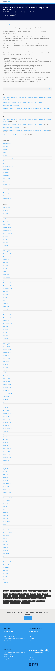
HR (17, 596)
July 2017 (5, 503)
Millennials (20, 598)
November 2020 (7, 387)
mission (25, 598)
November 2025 (7, 230)
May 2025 (5, 242)
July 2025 (5, 236)
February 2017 (7, 518)
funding (39, 593)
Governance (6, 164)
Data (47, 591)
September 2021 (7, 358)
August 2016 (6, 535)
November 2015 (7, 562)
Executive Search (8, 631)
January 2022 (6, 347)
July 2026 (5, 210)
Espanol (5, 149)
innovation (34, 596)
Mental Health (6, 178)
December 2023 (7, 283)
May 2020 (5, 405)
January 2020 (6, 416)
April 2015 (5, 582)
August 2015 (6, 570)
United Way (17, 603)
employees (22, 593)
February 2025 (7, 251)
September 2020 (7, 393)
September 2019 (7, 428)
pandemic (43, 598)
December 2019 (7, 419)
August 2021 (6, 361)
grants (9, 596)
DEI (50, 591)
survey (43, 600)
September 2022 (7, 323)
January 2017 (6, 521)
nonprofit (31, 598)
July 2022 (5, 329)
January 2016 (6, 556)
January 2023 (6, 312)
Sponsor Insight (30, 12)
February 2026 (7, 225)
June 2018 (5, 472)
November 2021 (7, 352)
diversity (6, 593)
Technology (6, 193)
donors (10, 593)
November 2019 (7, 422)
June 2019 (5, 437)
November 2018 (7, 457)
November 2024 (7, 256)
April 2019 (5, 442)
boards (20, 591)
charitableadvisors (9, 12)
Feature (5, 152)
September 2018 (7, 463)
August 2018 (6, 466)
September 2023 (7, 288)
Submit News (32, 634)
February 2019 (7, 448)
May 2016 (5, 544)
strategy (38, 600)
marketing (6, 598)
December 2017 (7, 489)
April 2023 (5, 303)
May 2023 (5, 300)
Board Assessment (9, 636)
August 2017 (6, 501)
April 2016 (5, 547)
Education (5, 146)
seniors (23, 600)
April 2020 (5, 408)
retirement (18, 600)
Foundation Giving (8, 158)
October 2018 (6, 460)
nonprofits (36, 598)
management (47, 596)
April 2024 (5, 271)
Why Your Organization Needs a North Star (14, 111)
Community (30, 591)
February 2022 (7, 344)
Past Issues (31, 641)
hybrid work (22, 596)
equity (27, 593)
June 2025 (5, 239)
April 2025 (5, 245)
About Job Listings (33, 631)
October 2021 (6, 355)
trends (11, 603)
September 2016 (7, 533)
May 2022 (5, 335)
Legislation (6, 175)
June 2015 (5, 576)
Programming (6, 184)
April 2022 (5, 338)
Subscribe (31, 638)
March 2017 (6, 515)
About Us (31, 657)
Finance (5, 155)
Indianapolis (6, 169)
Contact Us (31, 659)
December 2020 (7, 384)
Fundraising (6, 161)
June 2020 (5, 402)
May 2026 (5, 216)
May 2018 (5, 474)
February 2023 (7, 309)
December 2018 (7, 454)
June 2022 (5, 332)
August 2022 (6, 326)
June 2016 (5, 541)
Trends (5, 196)
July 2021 (5, 364)
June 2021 (5, 367)
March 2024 (6, 274)
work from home (25, 603)
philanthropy (7, 600)
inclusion (28, 596)
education (16, 593)
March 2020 (6, 410)
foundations (33, 593)
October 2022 (6, 320)
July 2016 (5, 538)
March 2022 (6, 341)
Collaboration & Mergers (10, 634)
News (4, 181)
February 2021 (7, 379)
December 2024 (7, 254)
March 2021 (6, 376)
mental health (13, 598)
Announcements (7, 143)
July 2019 (5, 434)
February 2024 (7, 277)
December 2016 (7, 524)
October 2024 (6, 259)
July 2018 (5, 469)
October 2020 (6, 390)
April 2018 (5, 477)
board (16, 591)
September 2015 (7, 567)
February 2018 (7, 483)
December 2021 (7, 349)
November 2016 (7, 527)
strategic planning (31, 600)
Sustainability (6, 190)
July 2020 (5, 399)
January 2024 (6, 280)
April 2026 (5, 219)
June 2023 (5, 297)
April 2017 (5, 512)
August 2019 (6, 431)
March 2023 (6, 306)
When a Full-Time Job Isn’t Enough (11, 105)
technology (6, 603)
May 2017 (5, 509)
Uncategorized (7, 198)
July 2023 (5, 294)
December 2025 (7, 227)
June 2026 (5, 213)
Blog (8, 24)
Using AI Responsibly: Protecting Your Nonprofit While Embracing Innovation (22, 102)
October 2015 (6, 565)
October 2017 (6, 495)
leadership (40, 596)
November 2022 (7, 318)
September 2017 (7, 498)
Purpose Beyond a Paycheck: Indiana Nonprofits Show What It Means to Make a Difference (26, 108)
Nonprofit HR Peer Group (10, 659)
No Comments (11, 15)
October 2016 (6, 530)
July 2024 (5, 265)
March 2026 (6, 222)
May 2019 (5, 440)
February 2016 (7, 553)
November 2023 (7, 286)
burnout (25, 591)
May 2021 (5, 370)
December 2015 (7, 559)
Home (4, 24)
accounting (6, 591)
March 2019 (6, 445)
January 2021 (6, 381)
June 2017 (5, 506)
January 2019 (6, 451)
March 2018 (6, 480)
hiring (13, 596)
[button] (51, 1)
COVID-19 (37, 591)
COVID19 (42, 591)
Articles (30, 636)
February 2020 (7, 413)
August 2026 (6, 207)
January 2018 (6, 486)
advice (11, 591)
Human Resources (8, 166)
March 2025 (6, 248)
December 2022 (7, 315)
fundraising (44, 593)
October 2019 (6, 425)
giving (5, 596)
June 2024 (5, 268)
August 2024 (6, 262)
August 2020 (6, 396)
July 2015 (5, 573)
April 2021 (5, 373)
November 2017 (7, 492)
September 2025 (7, 233)
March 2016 (6, 550)
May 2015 (5, 579)
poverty (12, 600)
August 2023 (6, 291)
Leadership (6, 172)
